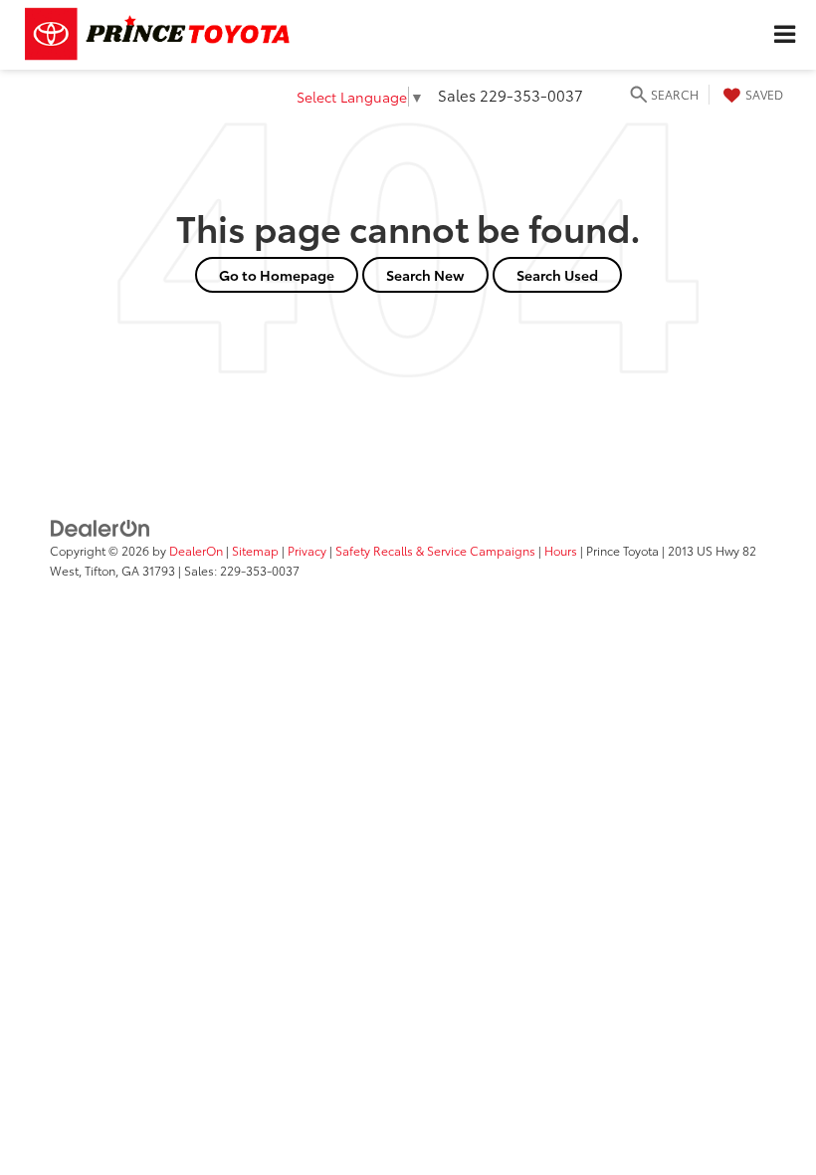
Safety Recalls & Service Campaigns (435, 550)
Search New (425, 275)
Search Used (557, 275)
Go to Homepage (276, 275)
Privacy (307, 550)
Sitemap (255, 550)
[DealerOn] (100, 527)
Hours (560, 550)
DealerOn (196, 550)
